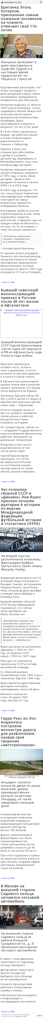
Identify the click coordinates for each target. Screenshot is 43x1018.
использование (9, 1016)
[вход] (41, 2)
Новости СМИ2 (8, 282)
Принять (39, 1015)
